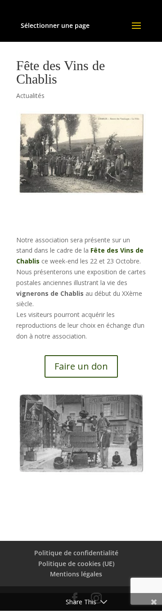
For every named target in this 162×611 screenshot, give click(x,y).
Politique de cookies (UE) (76, 563)
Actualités (30, 95)
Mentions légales (76, 574)
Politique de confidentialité (76, 553)
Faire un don (81, 366)
